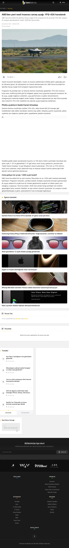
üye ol (26, 318)
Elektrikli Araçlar (52, 492)
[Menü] (3, 2)
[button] (4, 77)
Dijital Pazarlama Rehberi (52, 484)
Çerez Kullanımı (52, 507)
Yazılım (17, 523)
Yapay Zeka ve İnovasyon (52, 490)
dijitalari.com (30, 544)
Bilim (17, 518)
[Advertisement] (52, 360)
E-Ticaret (16, 510)
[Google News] (11, 77)
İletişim (52, 512)
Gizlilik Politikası (52, 504)
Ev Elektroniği (17, 507)
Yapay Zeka (17, 520)
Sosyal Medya (17, 512)
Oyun (17, 504)
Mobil (16, 515)
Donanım (52, 481)
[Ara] (54, 2)
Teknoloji (9, 8)
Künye (52, 510)
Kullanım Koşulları (52, 502)
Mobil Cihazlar (52, 487)
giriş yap (18, 318)
